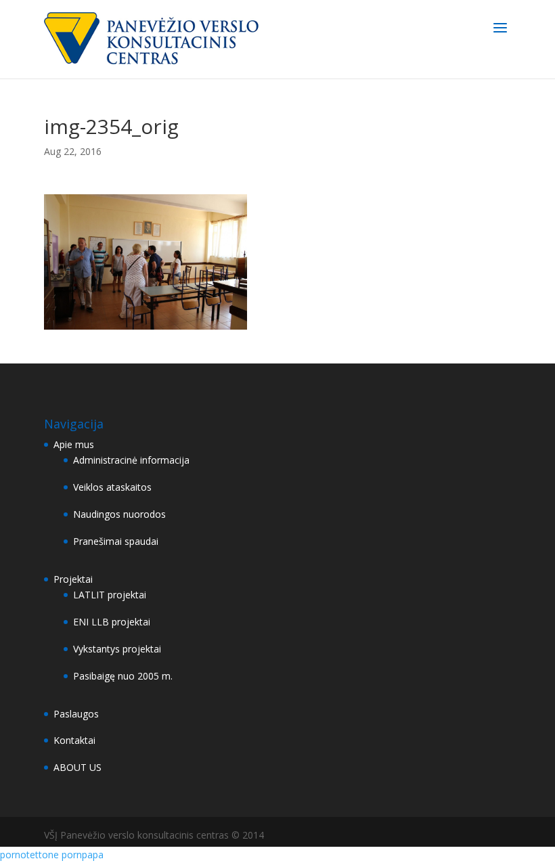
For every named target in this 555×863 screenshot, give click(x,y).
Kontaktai (74, 740)
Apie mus (73, 444)
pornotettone (29, 854)
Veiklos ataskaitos (112, 487)
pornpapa (83, 854)
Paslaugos (76, 713)
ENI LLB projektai (111, 621)
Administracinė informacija (131, 459)
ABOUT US (77, 767)
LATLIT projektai (109, 594)
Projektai (73, 579)
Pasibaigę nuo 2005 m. (123, 675)
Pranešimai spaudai (115, 541)
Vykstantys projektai (117, 648)
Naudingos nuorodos (119, 514)
